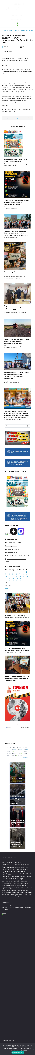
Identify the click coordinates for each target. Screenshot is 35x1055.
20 (17, 578)
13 (16, 576)
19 (13, 578)
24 (6, 580)
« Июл (7, 588)
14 (20, 576)
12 (13, 576)
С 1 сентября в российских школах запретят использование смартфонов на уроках (16, 202)
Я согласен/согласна (18, 1052)
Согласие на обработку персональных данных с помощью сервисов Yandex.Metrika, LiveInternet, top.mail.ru (17, 907)
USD (14, 749)
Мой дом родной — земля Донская (17, 555)
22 (23, 578)
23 (27, 578)
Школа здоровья (11, 552)
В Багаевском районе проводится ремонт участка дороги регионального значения (16, 341)
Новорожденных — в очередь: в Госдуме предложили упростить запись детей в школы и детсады (16, 413)
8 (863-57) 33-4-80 (17, 15)
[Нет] (33, 1049)
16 (27, 576)
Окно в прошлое (11, 546)
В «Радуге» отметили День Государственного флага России (17, 616)
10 (6, 576)
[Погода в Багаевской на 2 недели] (25, 727)
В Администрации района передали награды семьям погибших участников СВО (17, 308)
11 (9, 576)
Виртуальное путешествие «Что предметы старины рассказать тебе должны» (17, 678)
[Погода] (8, 727)
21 (20, 578)
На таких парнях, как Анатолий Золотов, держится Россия (15, 232)
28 (20, 580)
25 (9, 580)
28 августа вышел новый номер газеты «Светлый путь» (15, 160)
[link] (17, 22)
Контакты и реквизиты (9, 857)
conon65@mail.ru (17, 20)
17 (6, 578)
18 (9, 578)
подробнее (9, 1046)
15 (23, 576)
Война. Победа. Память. (13, 542)
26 (13, 580)
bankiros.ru (25, 757)
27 (17, 580)
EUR (20, 749)
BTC (27, 749)
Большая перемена (12, 549)
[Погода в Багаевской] (17, 725)
